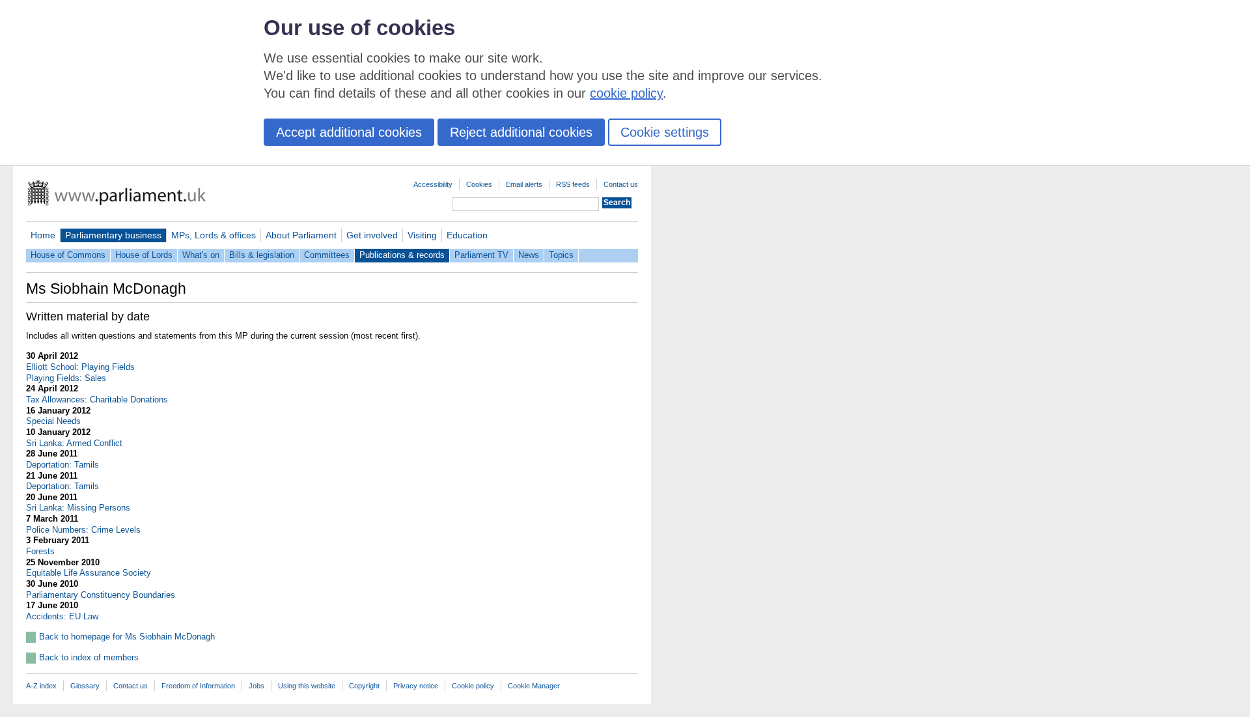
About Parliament (301, 235)
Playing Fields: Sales (66, 378)
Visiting (422, 235)
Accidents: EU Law (62, 616)
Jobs (256, 686)
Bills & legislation (261, 255)
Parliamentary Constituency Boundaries (100, 595)
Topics (561, 255)
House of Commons (68, 255)
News (528, 255)
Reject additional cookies (521, 132)
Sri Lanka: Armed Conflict (74, 443)
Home (43, 235)
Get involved (372, 235)
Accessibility (432, 184)
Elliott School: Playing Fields (80, 367)
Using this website (306, 686)
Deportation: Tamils (62, 465)
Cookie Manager (534, 686)
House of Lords (144, 255)
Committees (327, 255)
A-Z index (41, 686)
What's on (200, 255)
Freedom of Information (198, 686)
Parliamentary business (113, 235)
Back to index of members (89, 657)
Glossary (85, 686)
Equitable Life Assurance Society (88, 573)
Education (467, 235)
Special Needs (53, 421)
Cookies (479, 184)
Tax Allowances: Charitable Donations (97, 399)
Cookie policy (473, 686)
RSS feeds (573, 184)
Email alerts (524, 184)
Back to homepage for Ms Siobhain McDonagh (127, 636)
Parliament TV (481, 255)
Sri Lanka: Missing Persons (78, 508)
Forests (40, 551)
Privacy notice (415, 686)
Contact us (621, 184)
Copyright (364, 686)
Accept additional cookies (349, 132)
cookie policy (626, 93)
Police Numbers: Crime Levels (83, 530)
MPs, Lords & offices (213, 235)
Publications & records (402, 255)
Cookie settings (664, 132)
